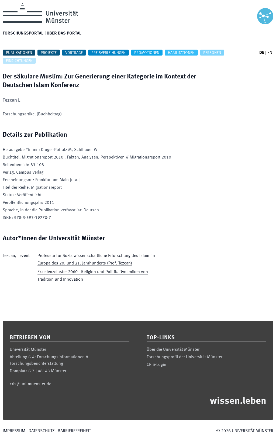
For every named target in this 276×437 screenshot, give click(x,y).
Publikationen (19, 53)
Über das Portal (64, 33)
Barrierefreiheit (74, 431)
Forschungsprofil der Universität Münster (184, 357)
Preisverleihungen (108, 53)
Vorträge (74, 53)
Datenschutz (41, 431)
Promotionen (146, 53)
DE (261, 53)
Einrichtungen (19, 61)
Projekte (49, 53)
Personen (212, 53)
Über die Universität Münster (173, 349)
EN (269, 53)
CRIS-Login (156, 365)
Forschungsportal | (24, 33)
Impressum (14, 431)
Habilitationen (181, 53)
